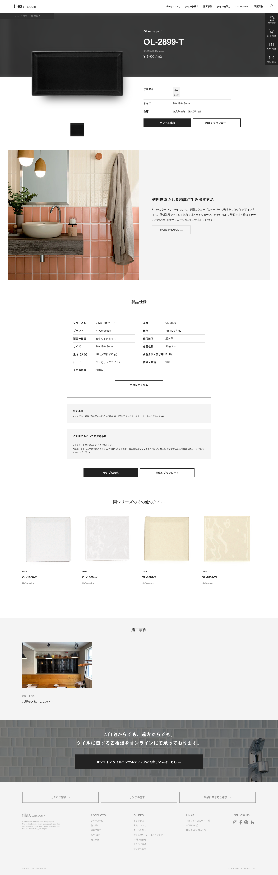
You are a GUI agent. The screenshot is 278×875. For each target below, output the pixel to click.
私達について (140, 825)
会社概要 (25, 868)
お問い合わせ (140, 839)
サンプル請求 (137, 797)
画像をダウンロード (216, 122)
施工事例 (95, 839)
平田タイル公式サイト (196, 820)
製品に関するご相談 (215, 797)
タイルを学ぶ (140, 830)
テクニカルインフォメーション (148, 834)
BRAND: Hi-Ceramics (154, 50)
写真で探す (96, 830)
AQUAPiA (191, 825)
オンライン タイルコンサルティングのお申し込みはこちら (137, 762)
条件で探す (96, 834)
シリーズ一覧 (97, 820)
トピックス (139, 820)
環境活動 (258, 6)
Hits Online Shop (194, 830)
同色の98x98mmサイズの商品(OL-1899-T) (105, 416)
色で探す (95, 825)
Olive (153, 31)
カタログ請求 (58, 797)
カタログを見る (139, 384)
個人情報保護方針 (39, 868)
